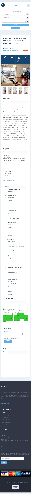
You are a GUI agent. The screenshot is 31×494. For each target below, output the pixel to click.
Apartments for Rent (6, 415)
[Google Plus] (11, 404)
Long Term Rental (5, 417)
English (16, 1)
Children (13, 338)
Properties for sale (5, 419)
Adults (6, 338)
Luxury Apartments (6, 424)
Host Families (4, 420)
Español (22, 1)
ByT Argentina (10, 482)
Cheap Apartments (6, 422)
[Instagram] (8, 404)
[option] (15, 75)
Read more (3, 398)
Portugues (11, 1)
